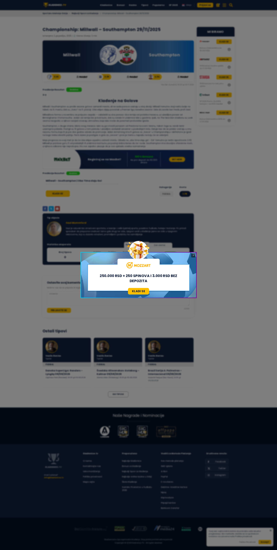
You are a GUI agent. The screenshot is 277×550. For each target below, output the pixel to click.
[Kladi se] (138, 265)
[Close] (193, 255)
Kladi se (138, 291)
